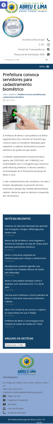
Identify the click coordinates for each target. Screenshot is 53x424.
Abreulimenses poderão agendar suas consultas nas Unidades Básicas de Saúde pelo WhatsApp (24, 269)
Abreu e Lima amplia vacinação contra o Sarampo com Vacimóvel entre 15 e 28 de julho (24, 283)
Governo (12, 94)
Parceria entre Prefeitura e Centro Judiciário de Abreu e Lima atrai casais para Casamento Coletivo (26, 298)
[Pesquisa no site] (46, 59)
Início (5, 94)
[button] (3, 5)
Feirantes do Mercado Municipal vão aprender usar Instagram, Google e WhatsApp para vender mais (26, 229)
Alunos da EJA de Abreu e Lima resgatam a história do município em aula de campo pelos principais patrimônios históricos (26, 243)
